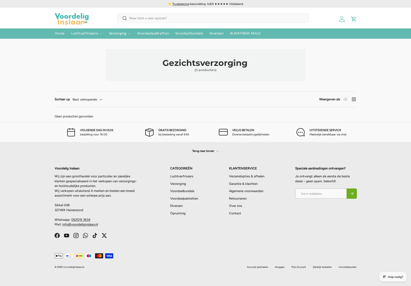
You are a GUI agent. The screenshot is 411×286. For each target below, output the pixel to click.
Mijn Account (298, 266)
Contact (235, 213)
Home (60, 33)
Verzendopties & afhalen (246, 176)
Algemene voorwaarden (246, 191)
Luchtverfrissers (84, 33)
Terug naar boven (203, 151)
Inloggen (279, 266)
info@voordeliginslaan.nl (80, 224)
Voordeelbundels (189, 33)
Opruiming (178, 213)
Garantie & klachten (243, 184)
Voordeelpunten (347, 266)
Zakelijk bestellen (322, 266)
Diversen (217, 33)
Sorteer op (62, 99)
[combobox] (213, 18)
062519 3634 (80, 220)
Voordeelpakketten (153, 33)
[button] (354, 19)
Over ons (235, 206)
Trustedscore (180, 4)
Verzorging (117, 33)
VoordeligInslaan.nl (73, 266)
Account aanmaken (257, 266)
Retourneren (238, 198)
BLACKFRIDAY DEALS (245, 33)
